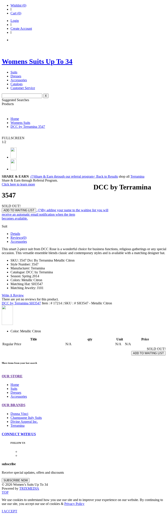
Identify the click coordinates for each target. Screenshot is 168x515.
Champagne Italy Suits (26, 418)
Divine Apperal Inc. (24, 421)
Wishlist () (18, 5)
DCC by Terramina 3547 (27, 126)
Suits (13, 72)
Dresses (15, 76)
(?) (61, 176)
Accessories (18, 80)
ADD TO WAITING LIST (19, 210)
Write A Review (13, 295)
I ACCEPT (9, 511)
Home (14, 119)
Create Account (21, 28)
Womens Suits (20, 123)
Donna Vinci (19, 414)
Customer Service (22, 88)
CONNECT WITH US (19, 434)
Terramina (137, 176)
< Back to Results (105, 176)
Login (14, 21)
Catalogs (16, 84)
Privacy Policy (74, 504)
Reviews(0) (18, 237)
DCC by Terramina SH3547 (21, 303)
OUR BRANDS (13, 405)
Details (15, 234)
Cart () (15, 13)
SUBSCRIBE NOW (16, 480)
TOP (5, 492)
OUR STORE (12, 376)
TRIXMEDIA (29, 488)
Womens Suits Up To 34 (37, 61)
